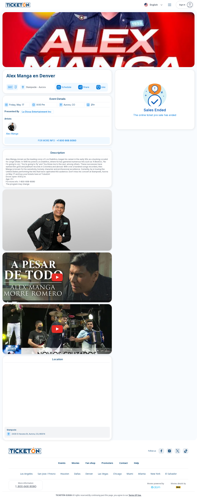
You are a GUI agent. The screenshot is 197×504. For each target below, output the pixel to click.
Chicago (117, 473)
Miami (130, 473)
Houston (64, 473)
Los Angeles (26, 473)
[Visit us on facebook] (161, 451)
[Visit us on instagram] (169, 451)
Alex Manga (12, 133)
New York (155, 473)
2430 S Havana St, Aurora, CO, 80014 (28, 434)
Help (136, 463)
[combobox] (152, 5)
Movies (75, 463)
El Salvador (171, 473)
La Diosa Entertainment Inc (36, 111)
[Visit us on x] (177, 451)
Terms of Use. (135, 495)
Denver (89, 473)
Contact (123, 463)
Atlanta (142, 473)
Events (61, 463)
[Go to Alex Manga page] (12, 126)
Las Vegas (103, 473)
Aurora (42, 87)
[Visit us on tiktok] (185, 451)
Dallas (77, 473)
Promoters (107, 463)
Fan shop (90, 463)
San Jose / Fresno (46, 473)
